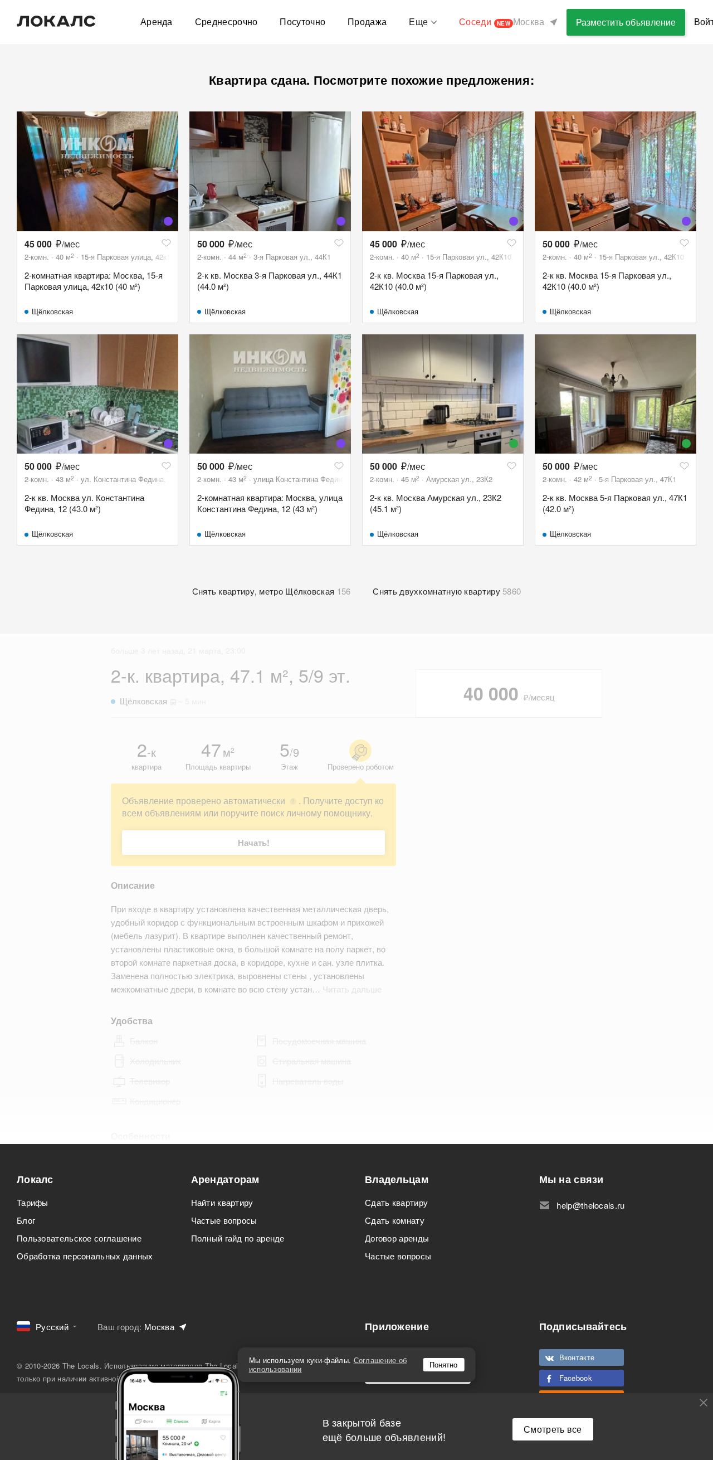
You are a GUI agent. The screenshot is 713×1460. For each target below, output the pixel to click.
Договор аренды (397, 1238)
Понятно (443, 1364)
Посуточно (302, 21)
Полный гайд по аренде (238, 1238)
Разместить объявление (626, 22)
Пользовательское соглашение (79, 1238)
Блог (26, 1220)
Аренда (156, 21)
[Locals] (56, 21)
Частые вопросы (224, 1220)
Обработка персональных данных (85, 1256)
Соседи (484, 21)
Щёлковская (52, 311)
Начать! (254, 842)
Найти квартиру (222, 1202)
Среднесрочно (226, 21)
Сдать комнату (394, 1220)
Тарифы (32, 1202)
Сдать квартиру (396, 1202)
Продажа (367, 21)
